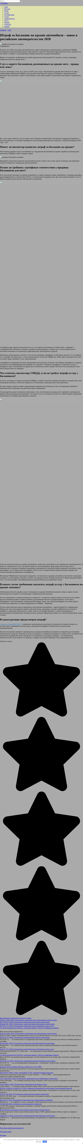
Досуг (6, 21)
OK (45, 1141)
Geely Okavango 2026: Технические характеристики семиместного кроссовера (29, 1078)
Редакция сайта (5, 1132)
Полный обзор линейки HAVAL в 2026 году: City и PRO (21, 1067)
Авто (6, 7)
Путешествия (9, 15)
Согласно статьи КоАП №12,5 (11, 624)
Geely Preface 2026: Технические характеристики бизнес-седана (23, 1084)
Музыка (7, 9)
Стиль (6, 13)
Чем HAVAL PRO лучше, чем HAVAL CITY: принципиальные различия (26, 1073)
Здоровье (7, 24)
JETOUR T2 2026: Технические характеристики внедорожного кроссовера (27, 1061)
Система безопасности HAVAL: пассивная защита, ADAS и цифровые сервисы (29, 1028)
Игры (6, 11)
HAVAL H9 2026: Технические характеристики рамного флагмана (24, 1094)
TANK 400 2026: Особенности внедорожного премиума (20, 1104)
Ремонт (7, 22)
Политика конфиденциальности (12, 1128)
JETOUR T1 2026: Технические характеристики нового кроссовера (25, 1022)
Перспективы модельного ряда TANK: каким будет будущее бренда (25, 1110)
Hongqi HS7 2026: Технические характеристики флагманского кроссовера (27, 1024)
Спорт (6, 17)
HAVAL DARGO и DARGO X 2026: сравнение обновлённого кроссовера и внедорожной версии (36, 1088)
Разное (6, 26)
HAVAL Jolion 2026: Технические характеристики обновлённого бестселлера (28, 1020)
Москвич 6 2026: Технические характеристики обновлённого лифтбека (26, 1100)
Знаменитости (9, 19)
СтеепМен (4, 3)
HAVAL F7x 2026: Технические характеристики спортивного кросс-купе (27, 1026)
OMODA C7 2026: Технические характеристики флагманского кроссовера (27, 1116)
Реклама (3, 1135)
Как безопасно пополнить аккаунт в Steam (15, 1018)
